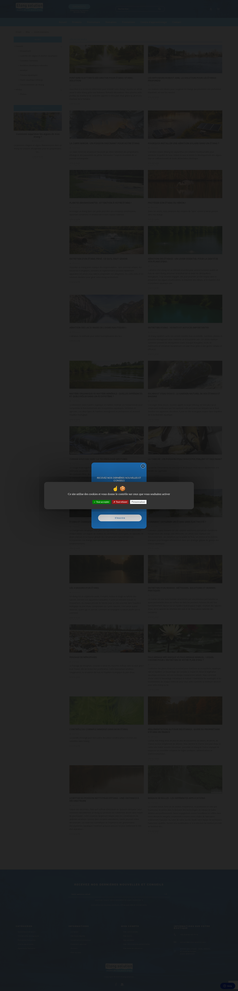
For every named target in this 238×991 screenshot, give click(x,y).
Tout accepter (102, 502)
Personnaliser (138, 502)
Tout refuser (121, 502)
